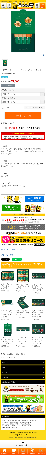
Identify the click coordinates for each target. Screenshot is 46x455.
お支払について (7, 372)
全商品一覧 (11, 357)
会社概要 (13, 432)
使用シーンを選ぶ (8, 98)
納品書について (8, 90)
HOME (2, 354)
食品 (17, 354)
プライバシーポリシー (23, 435)
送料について (6, 367)
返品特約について (7, 123)
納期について (6, 362)
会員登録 (5, 377)
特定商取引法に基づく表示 (27, 432)
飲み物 (23, 354)
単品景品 (10, 354)
